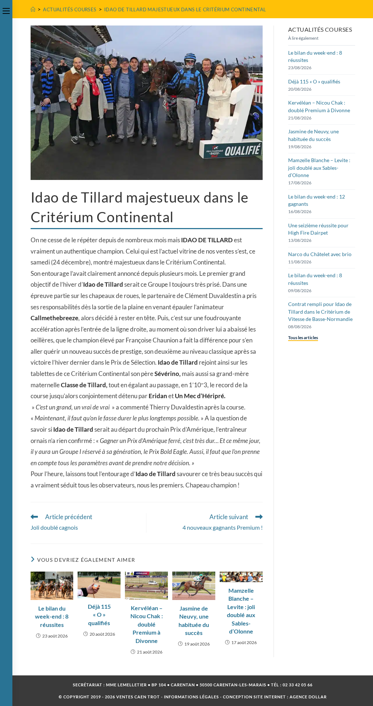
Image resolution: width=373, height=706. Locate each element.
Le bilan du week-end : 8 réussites (51, 616)
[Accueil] (33, 9)
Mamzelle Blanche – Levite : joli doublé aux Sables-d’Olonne (241, 611)
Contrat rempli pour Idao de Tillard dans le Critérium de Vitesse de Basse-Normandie (320, 311)
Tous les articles (303, 337)
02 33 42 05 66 (298, 684)
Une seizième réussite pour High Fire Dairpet (318, 229)
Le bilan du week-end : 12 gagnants (316, 200)
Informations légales (191, 696)
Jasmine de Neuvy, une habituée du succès (193, 620)
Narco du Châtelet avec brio (320, 254)
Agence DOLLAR (308, 696)
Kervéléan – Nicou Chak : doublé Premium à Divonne (146, 624)
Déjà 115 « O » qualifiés (99, 614)
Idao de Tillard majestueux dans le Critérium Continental (185, 9)
